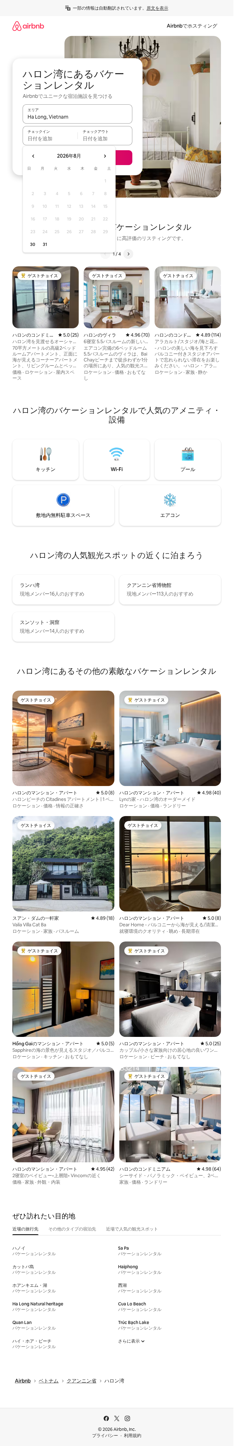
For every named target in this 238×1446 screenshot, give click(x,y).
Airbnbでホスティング (192, 26)
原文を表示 (157, 8)
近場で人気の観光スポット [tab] (132, 1229)
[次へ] (128, 254)
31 (45, 244)
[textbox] (50, 138)
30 (32, 244)
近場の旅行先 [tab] (25, 1229)
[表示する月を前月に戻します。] (33, 156)
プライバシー (105, 1435)
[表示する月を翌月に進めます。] (105, 156)
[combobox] (77, 116)
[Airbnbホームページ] (28, 26)
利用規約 (132, 1435)
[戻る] (105, 254)
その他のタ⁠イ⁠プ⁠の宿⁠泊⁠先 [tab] (72, 1229)
